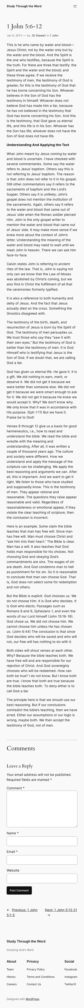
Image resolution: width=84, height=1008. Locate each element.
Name (13, 833)
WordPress (32, 999)
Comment (16, 788)
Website (13, 870)
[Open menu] (75, 6)
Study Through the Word (24, 6)
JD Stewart (38, 35)
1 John (54, 35)
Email (12, 852)
